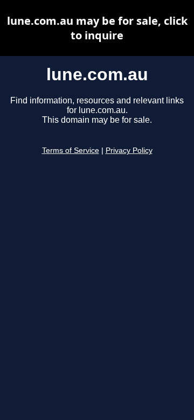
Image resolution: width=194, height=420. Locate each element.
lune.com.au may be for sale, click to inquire (97, 28)
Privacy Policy (129, 150)
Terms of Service (70, 150)
